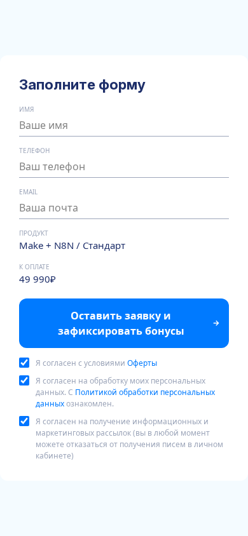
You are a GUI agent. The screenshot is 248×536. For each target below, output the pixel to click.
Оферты (142, 363)
